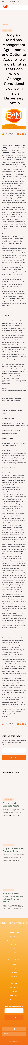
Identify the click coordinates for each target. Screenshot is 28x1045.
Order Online (14, 937)
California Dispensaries (14, 941)
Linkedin (14, 976)
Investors (14, 949)
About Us (14, 945)
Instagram (14, 964)
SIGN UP (14, 757)
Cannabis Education (14, 953)
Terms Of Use (14, 999)
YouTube (14, 972)
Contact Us (14, 987)
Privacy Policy (14, 995)
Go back (5, 24)
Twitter (14, 968)
